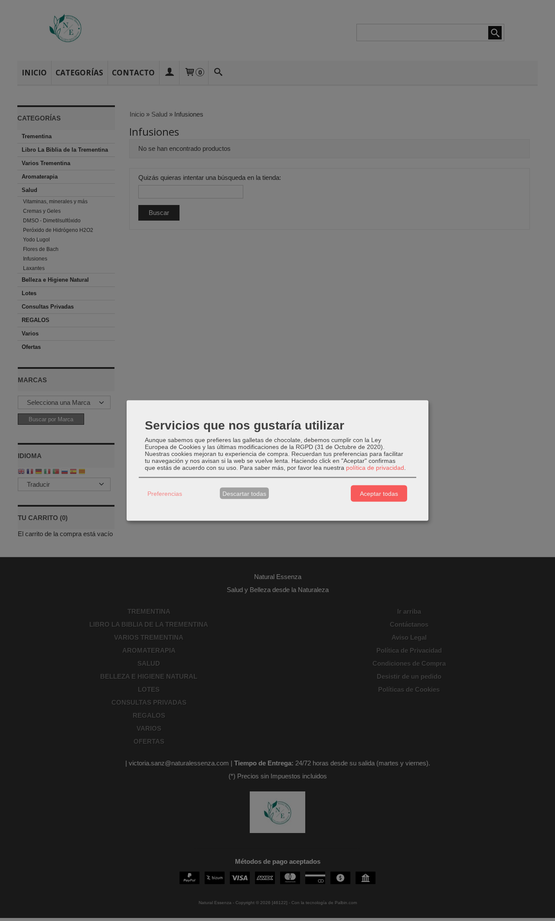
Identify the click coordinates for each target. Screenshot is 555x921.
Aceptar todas (379, 493)
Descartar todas (244, 493)
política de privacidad (375, 467)
